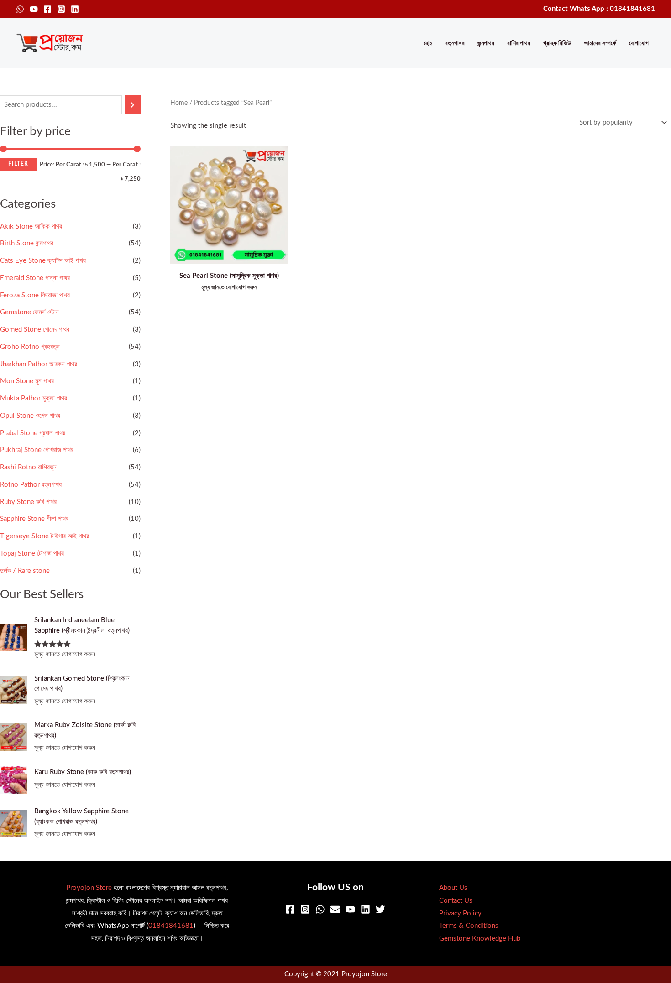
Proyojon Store (89, 887)
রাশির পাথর (518, 43)
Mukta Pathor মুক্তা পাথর (33, 398)
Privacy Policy (460, 913)
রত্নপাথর (455, 43)
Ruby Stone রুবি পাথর (28, 502)
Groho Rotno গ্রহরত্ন (30, 346)
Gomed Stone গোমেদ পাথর (34, 329)
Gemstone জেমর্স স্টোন (29, 312)
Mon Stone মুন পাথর (27, 381)
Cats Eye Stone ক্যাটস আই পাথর (43, 260)
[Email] (335, 909)
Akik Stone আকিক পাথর (31, 226)
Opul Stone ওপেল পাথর (30, 415)
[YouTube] (34, 9)
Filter (18, 163)
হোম (428, 43)
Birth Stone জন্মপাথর (26, 243)
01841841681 (171, 925)
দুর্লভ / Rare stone (25, 570)
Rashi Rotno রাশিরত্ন (28, 467)
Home (179, 103)
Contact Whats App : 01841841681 (599, 8)
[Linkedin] (75, 9)
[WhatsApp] (20, 9)
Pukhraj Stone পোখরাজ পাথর (36, 450)
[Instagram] (61, 9)
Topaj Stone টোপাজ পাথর (32, 553)
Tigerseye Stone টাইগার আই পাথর (44, 536)
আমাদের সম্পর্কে (600, 43)
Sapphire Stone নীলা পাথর (34, 518)
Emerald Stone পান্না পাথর (35, 278)
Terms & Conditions (468, 925)
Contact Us (455, 900)
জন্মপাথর (485, 43)
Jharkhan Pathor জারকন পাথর (38, 364)
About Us (453, 887)
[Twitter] (380, 909)
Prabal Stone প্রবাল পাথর (32, 433)
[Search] (133, 104)
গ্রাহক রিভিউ (557, 43)
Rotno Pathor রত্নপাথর (31, 484)
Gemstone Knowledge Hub (479, 938)
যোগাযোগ (639, 43)
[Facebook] (47, 9)
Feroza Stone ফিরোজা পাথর (35, 295)
